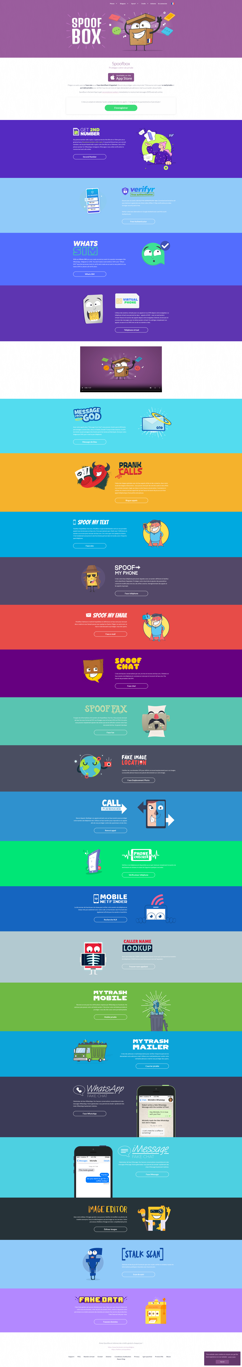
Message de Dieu (89, 442)
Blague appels (131, 500)
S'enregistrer (121, 107)
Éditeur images (110, 1229)
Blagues (123, 3)
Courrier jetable (152, 1066)
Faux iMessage (152, 1174)
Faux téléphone (131, 593)
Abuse (168, 1356)
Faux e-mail (110, 634)
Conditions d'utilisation (123, 1356)
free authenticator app (149, 200)
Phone (112, 3)
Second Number (90, 157)
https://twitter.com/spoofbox (121, 1349)
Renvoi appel (110, 830)
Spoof (133, 3)
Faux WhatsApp (90, 1113)
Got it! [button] (222, 1362)
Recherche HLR (110, 920)
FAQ (79, 1356)
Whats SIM (83, 259)
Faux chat (131, 686)
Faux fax (110, 732)
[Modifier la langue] (172, 3)
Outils (143, 3)
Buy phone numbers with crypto (92, 142)
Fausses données (110, 1322)
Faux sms (90, 546)
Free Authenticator (138, 221)
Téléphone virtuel (131, 330)
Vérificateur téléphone (138, 875)
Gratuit (100, 1356)
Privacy (136, 1356)
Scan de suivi (138, 1274)
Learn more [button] (232, 1357)
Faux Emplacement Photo (139, 780)
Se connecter (162, 3)
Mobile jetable (110, 1017)
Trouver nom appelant (138, 966)
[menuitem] (113, 3)
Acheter (153, 3)
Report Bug (121, 1359)
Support (71, 1356)
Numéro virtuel (89, 1356)
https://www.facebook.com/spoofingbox (121, 1347)
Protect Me (159, 1356)
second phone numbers (110, 92)
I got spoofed (147, 1356)
